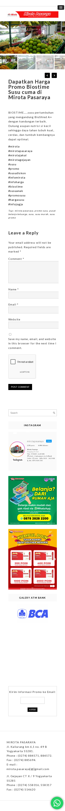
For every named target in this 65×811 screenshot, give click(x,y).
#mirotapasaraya (20, 150)
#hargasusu (16, 199)
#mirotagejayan (19, 159)
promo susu (41, 210)
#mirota (14, 146)
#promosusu (17, 195)
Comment (16, 258)
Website (14, 319)
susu (31, 214)
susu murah (41, 214)
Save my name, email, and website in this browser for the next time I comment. (32, 343)
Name (13, 289)
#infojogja (15, 204)
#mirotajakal (17, 155)
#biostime (15, 186)
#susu (12, 164)
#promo (13, 168)
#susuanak (15, 190)
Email (13, 304)
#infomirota (16, 177)
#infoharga (16, 182)
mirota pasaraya (24, 210)
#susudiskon (17, 173)
